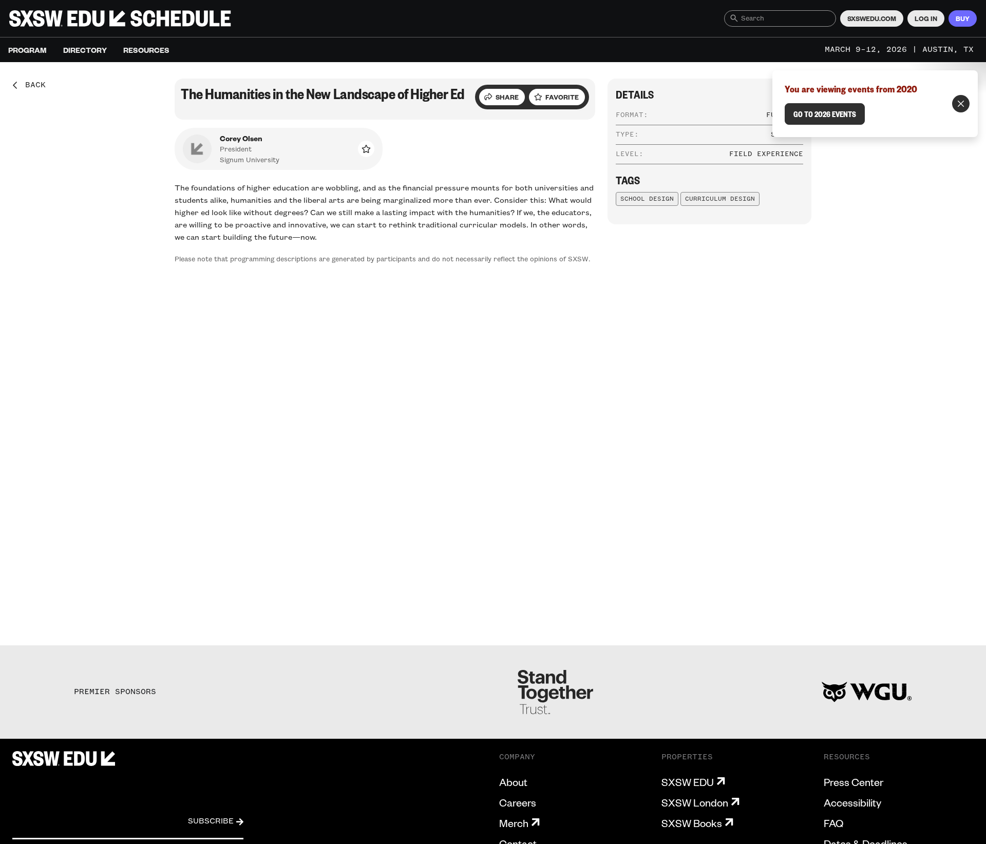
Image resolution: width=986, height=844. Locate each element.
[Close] (961, 103)
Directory (85, 49)
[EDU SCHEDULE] (120, 18)
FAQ (833, 823)
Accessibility (852, 802)
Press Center (853, 782)
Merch (513, 823)
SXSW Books (691, 823)
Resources (146, 49)
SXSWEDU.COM (871, 18)
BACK (32, 85)
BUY (963, 18)
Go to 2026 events (824, 114)
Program (27, 49)
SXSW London (694, 802)
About (513, 782)
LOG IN (926, 18)
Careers (517, 802)
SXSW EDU (687, 782)
